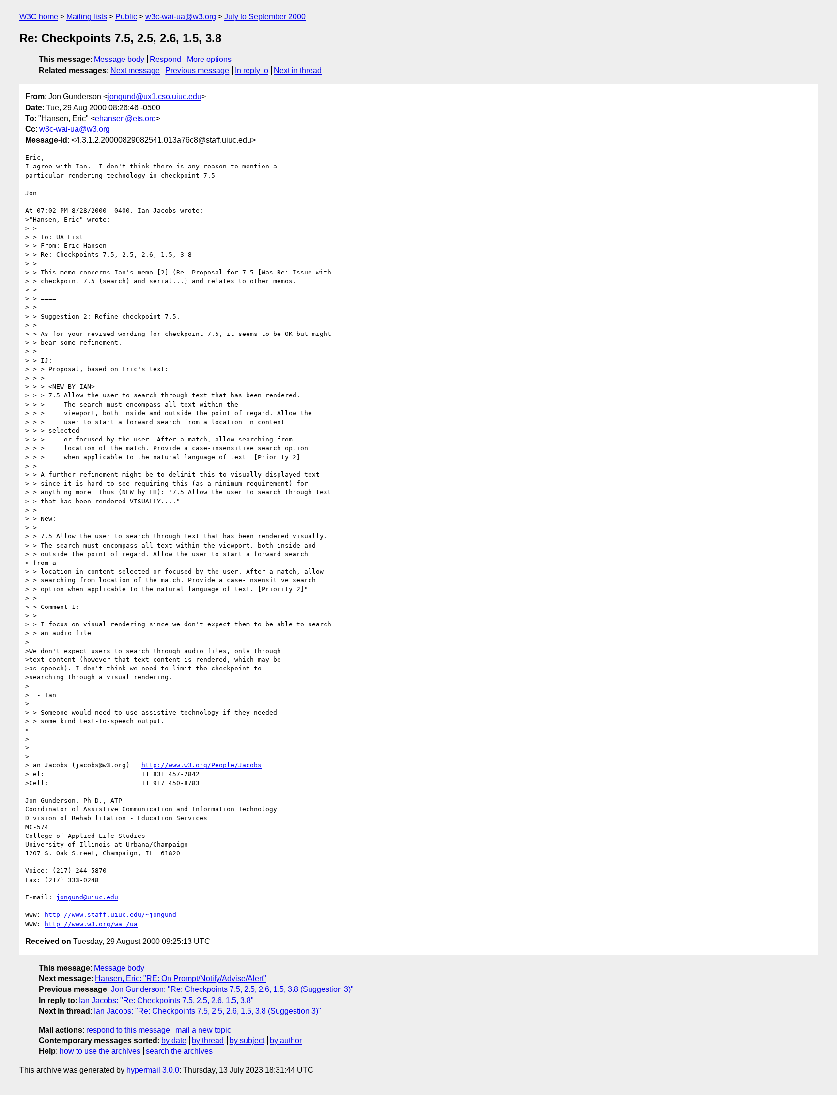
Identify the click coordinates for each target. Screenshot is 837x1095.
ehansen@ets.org (125, 118)
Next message (135, 70)
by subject (247, 1040)
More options (209, 59)
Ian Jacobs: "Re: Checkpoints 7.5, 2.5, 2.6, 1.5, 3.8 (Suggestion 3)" (207, 1011)
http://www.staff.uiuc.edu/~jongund (110, 914)
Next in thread (298, 70)
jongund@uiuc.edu (87, 897)
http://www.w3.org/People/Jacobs (201, 765)
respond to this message (128, 1030)
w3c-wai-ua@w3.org (180, 17)
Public (126, 17)
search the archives (179, 1051)
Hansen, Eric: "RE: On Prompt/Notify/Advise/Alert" (180, 978)
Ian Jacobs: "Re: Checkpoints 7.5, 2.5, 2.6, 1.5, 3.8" (166, 1000)
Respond (165, 59)
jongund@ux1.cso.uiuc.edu (155, 96)
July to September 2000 (265, 17)
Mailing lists (86, 17)
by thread (208, 1040)
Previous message (197, 70)
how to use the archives (100, 1051)
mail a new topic (203, 1030)
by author (286, 1040)
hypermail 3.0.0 (152, 1070)
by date (173, 1040)
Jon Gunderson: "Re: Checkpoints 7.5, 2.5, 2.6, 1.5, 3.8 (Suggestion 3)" (232, 989)
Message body (119, 59)
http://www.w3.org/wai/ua (91, 924)
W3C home (38, 17)
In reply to (251, 70)
